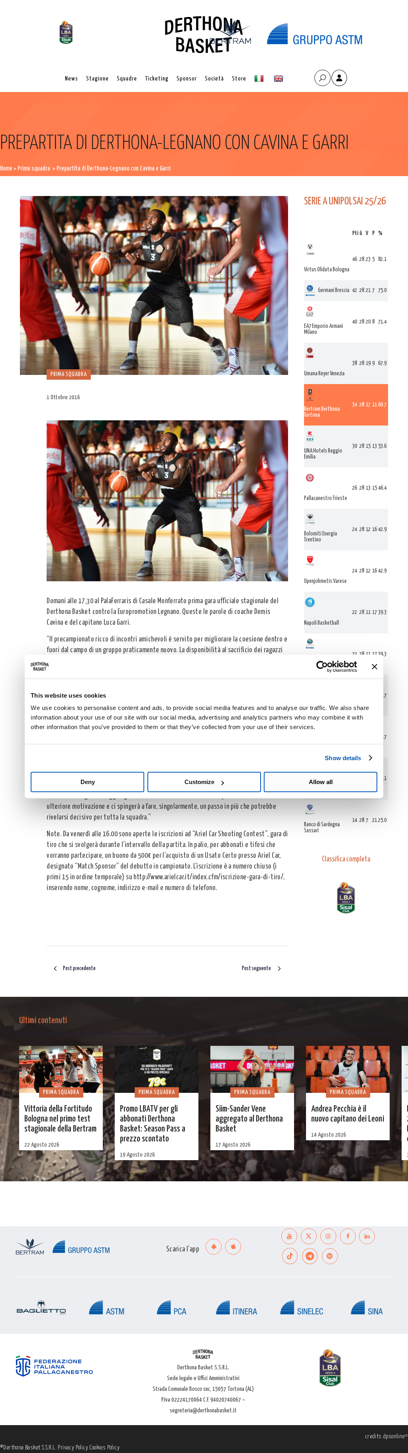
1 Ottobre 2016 (63, 397)
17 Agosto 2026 (233, 1145)
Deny (87, 781)
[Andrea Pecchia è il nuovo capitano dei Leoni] (348, 1069)
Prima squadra (34, 169)
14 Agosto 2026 (328, 1135)
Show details (343, 758)
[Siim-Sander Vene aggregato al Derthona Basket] (252, 1069)
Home (6, 169)
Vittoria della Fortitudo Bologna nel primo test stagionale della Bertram (60, 1119)
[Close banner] (374, 666)
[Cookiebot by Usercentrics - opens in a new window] (322, 667)
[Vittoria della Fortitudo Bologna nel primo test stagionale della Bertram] (61, 1069)
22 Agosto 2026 (41, 1145)
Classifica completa (346, 859)
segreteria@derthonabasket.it (203, 1411)
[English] (279, 78)
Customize (199, 781)
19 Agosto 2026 (137, 1155)
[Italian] (260, 78)
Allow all (321, 781)
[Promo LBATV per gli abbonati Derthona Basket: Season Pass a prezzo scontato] (156, 1069)
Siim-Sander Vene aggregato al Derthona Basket (249, 1119)
